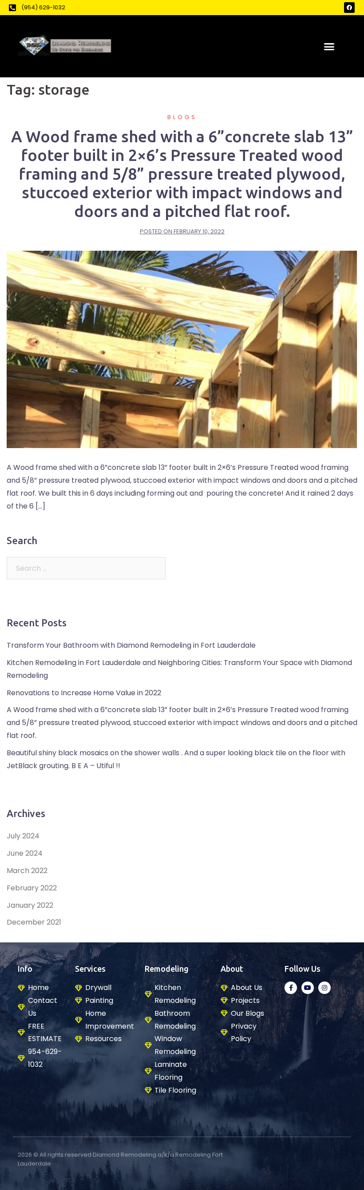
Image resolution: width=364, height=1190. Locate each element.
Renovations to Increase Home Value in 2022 (84, 693)
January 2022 (30, 905)
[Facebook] (349, 7)
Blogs (182, 117)
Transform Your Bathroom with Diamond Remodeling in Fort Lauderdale (131, 645)
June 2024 (25, 853)
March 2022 (27, 870)
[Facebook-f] (291, 988)
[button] (329, 46)
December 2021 (34, 922)
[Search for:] (86, 568)
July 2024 (23, 836)
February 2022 (32, 888)
